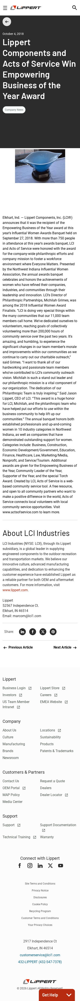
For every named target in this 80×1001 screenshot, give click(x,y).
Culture (8, 737)
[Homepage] (26, 7)
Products (47, 744)
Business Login (14, 688)
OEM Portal (11, 788)
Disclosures (40, 897)
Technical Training (17, 837)
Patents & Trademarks (56, 751)
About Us (9, 730)
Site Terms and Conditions (40, 883)
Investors (10, 695)
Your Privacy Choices (40, 925)
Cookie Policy (40, 904)
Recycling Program (40, 911)
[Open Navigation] (5, 8)
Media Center (12, 802)
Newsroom (11, 758)
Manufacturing (14, 744)
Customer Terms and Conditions (40, 918)
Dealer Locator (51, 795)
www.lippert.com (15, 590)
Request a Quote (52, 781)
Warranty (47, 837)
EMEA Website (51, 702)
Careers (46, 695)
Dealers (45, 788)
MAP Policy (11, 795)
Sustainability (50, 737)
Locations (48, 730)
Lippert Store (50, 688)
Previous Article (20, 647)
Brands (8, 751)
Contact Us (11, 781)
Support (9, 825)
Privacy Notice (40, 890)
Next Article (63, 647)
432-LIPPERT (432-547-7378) (40, 962)
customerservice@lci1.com (40, 955)
